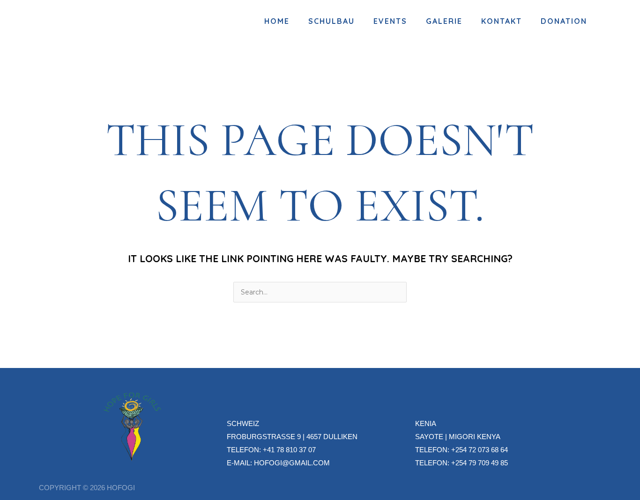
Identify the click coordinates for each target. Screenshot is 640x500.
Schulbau (331, 21)
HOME (277, 21)
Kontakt (501, 21)
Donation (564, 21)
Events (390, 21)
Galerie (444, 21)
